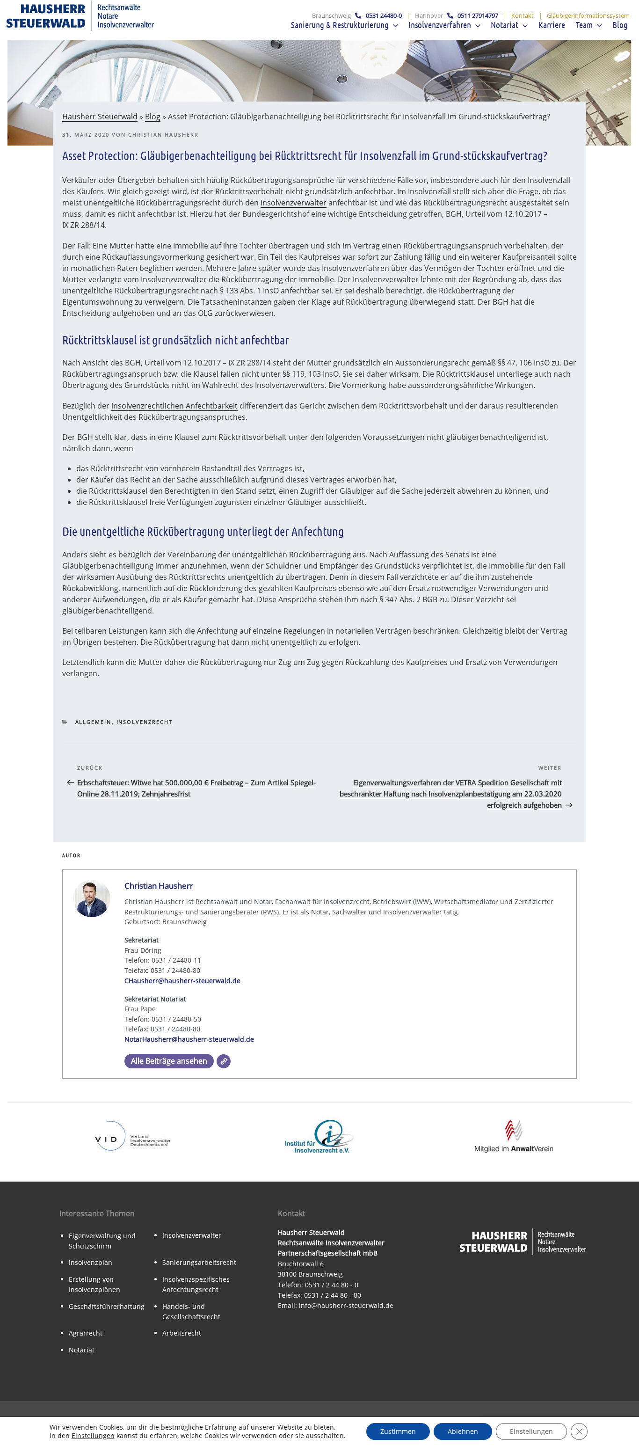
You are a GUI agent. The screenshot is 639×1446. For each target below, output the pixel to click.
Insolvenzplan (90, 1262)
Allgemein (93, 721)
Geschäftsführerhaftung (107, 1306)
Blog (152, 116)
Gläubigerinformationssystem (588, 15)
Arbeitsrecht (181, 1333)
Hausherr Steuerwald (100, 116)
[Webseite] (224, 1061)
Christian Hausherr (163, 134)
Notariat (81, 1349)
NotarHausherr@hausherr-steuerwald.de (189, 1039)
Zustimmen (398, 1431)
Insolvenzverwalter (294, 202)
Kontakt (522, 15)
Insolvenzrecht (144, 721)
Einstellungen (93, 1435)
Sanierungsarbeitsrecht (199, 1262)
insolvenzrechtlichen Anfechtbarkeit (174, 406)
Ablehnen (463, 1431)
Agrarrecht (85, 1333)
